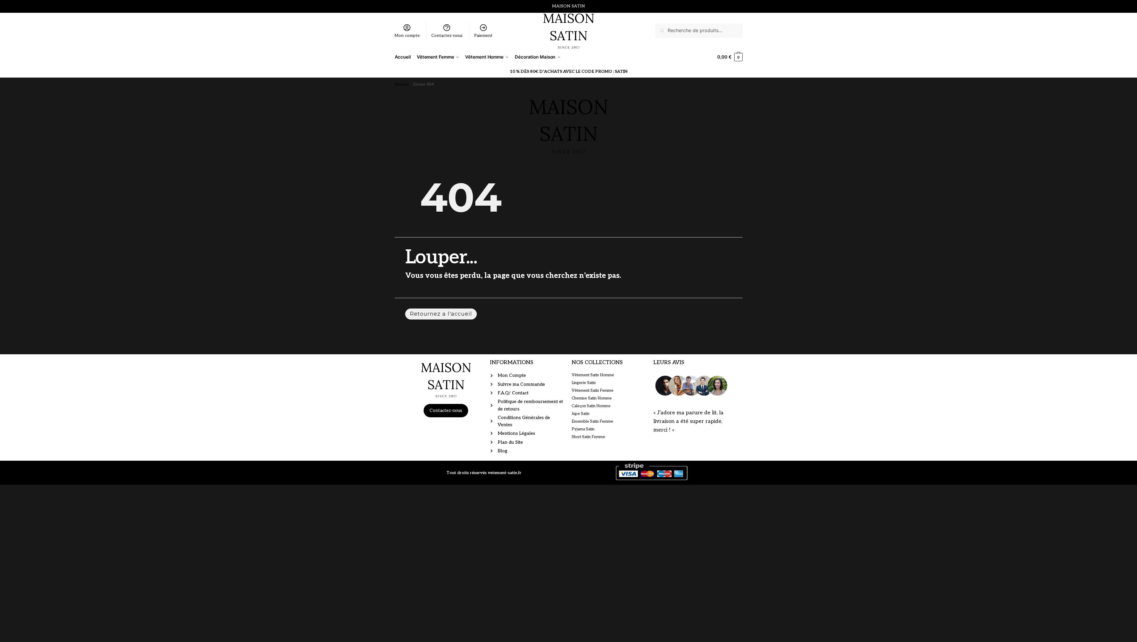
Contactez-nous (447, 35)
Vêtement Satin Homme (593, 375)
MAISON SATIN (568, 6)
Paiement (483, 35)
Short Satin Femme (588, 437)
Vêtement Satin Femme (593, 390)
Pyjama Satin (583, 429)
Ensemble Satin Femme (592, 421)
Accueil (401, 84)
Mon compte (407, 35)
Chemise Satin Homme (592, 398)
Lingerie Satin (584, 382)
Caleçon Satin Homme (591, 406)
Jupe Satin (580, 413)
